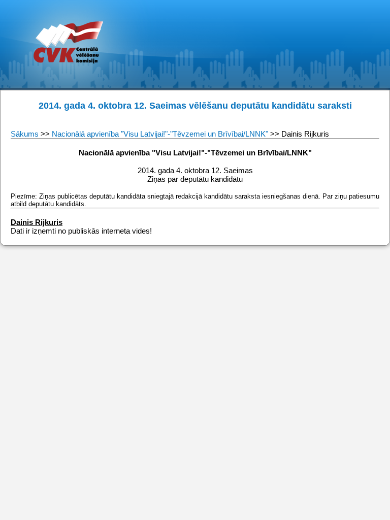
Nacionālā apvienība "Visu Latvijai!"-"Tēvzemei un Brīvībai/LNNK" (160, 133)
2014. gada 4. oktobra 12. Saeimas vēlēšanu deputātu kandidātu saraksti (195, 106)
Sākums (26, 133)
